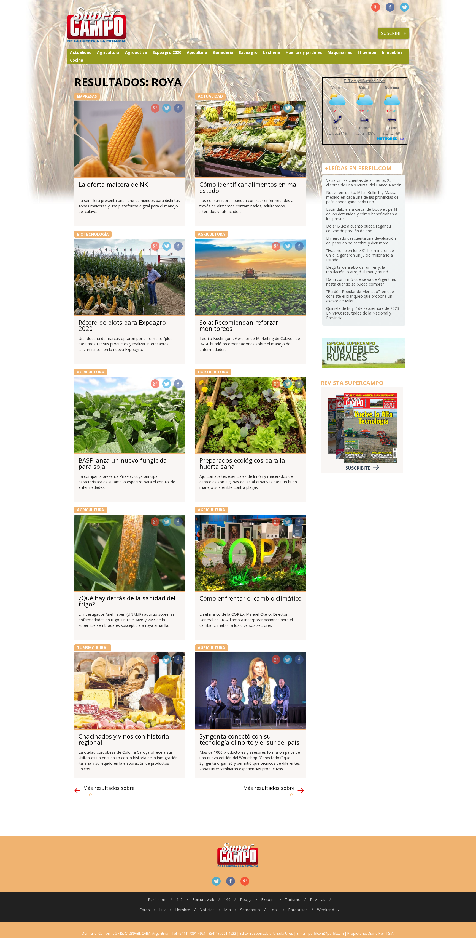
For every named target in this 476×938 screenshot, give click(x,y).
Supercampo (108, 25)
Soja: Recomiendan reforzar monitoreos (238, 325)
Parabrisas (298, 909)
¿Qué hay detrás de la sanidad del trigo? (127, 601)
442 (179, 899)
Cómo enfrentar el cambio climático (250, 598)
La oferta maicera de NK (113, 184)
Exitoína (268, 899)
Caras (144, 909)
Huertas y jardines (304, 52)
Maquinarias (340, 52)
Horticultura (213, 371)
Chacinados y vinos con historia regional (124, 739)
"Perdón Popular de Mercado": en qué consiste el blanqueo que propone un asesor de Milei (360, 296)
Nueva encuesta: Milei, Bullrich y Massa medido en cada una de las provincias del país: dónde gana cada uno (362, 197)
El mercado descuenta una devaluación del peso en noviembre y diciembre (361, 241)
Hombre (182, 909)
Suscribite (393, 33)
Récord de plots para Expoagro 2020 (122, 325)
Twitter (404, 7)
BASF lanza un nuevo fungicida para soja (123, 463)
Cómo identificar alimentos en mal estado (248, 187)
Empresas (87, 96)
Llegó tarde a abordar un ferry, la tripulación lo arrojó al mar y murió (357, 270)
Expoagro (248, 52)
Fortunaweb (203, 899)
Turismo (293, 899)
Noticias (207, 909)
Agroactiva (136, 52)
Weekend (325, 909)
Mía (227, 909)
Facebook (390, 7)
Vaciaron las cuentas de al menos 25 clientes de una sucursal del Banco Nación (363, 183)
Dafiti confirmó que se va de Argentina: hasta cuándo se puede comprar (361, 282)
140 (227, 899)
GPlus (155, 108)
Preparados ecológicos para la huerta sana (242, 463)
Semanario (250, 909)
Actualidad (80, 52)
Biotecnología (93, 234)
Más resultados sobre (109, 791)
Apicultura (197, 52)
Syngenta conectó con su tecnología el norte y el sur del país (249, 739)
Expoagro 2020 (167, 52)
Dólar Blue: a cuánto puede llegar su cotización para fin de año (358, 228)
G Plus (375, 7)
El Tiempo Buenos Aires (364, 81)
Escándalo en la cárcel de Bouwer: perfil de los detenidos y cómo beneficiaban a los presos (361, 214)
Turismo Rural (93, 647)
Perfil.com (157, 899)
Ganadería (223, 52)
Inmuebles (392, 52)
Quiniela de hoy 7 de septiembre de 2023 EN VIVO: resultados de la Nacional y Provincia (362, 313)
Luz (162, 909)
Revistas (317, 899)
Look (274, 909)
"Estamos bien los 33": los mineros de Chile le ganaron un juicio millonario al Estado (360, 255)
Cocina (76, 60)
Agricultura (108, 52)
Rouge (246, 899)
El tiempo (367, 52)
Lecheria (271, 52)
